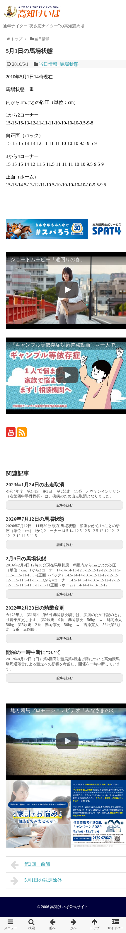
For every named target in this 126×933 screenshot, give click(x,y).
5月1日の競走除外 (43, 880)
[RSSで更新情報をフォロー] (22, 432)
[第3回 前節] (52, 925)
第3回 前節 (37, 864)
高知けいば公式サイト (69, 907)
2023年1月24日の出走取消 (35, 484)
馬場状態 (69, 64)
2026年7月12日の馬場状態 (35, 519)
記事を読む (65, 505)
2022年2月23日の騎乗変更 (35, 608)
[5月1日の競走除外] (73, 925)
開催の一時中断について (33, 652)
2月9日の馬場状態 (26, 558)
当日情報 (48, 64)
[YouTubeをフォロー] (11, 432)
